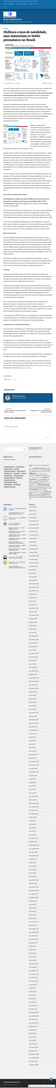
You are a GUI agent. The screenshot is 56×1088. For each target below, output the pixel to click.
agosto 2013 (34, 901)
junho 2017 (33, 740)
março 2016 (34, 793)
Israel (39, 479)
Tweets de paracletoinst (9, 459)
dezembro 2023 (35, 583)
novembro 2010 (35, 1016)
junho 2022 (33, 629)
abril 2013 (33, 915)
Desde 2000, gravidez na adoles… (17, 509)
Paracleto (36, 488)
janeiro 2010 (34, 1050)
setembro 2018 (34, 688)
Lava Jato (31, 485)
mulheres (34, 486)
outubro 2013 (34, 894)
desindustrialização (42, 471)
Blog (33, 468)
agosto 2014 (34, 859)
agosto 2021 (34, 646)
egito (38, 473)
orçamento (31, 488)
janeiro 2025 (34, 552)
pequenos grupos (42, 488)
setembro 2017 (34, 730)
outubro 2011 (34, 977)
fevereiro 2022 (34, 636)
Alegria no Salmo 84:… (14, 527)
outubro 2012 (34, 935)
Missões (30, 486)
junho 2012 (33, 949)
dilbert (32, 473)
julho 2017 (33, 737)
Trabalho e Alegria (9, 486)
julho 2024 (33, 569)
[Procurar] (24, 449)
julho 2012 (33, 946)
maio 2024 (33, 573)
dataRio (37, 471)
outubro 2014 (34, 852)
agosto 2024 (34, 566)
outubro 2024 (34, 559)
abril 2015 (33, 831)
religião (34, 494)
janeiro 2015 (34, 841)
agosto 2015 (34, 817)
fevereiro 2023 (34, 608)
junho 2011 (33, 991)
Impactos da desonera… (15, 566)
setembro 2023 (34, 590)
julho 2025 (33, 542)
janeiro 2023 (34, 611)
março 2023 (34, 604)
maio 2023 (33, 601)
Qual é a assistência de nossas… (17, 535)
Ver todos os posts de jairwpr (19, 398)
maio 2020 (33, 664)
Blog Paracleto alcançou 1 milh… (15, 557)
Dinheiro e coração (9, 471)
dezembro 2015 (35, 803)
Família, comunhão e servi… (17, 539)
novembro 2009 (35, 1057)
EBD (36, 474)
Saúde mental (8, 484)
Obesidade (38, 486)
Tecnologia (17, 484)
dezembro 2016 (35, 761)
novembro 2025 (35, 528)
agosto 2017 (34, 733)
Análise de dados (9, 466)
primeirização (44, 489)
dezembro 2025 (35, 524)
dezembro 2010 (35, 1012)
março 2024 (34, 576)
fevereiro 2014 (34, 880)
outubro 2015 (34, 810)
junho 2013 (33, 908)
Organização (49, 486)
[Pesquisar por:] (15, 449)
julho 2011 (33, 988)
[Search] (4, 7)
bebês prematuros (9, 389)
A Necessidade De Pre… (15, 512)
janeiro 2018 (34, 716)
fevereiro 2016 (34, 796)
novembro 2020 (35, 653)
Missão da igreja (44, 485)
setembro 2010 (34, 1023)
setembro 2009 (34, 1064)
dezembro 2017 (35, 719)
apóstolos (39, 465)
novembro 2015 (35, 806)
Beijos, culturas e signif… (17, 553)
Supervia (34, 497)
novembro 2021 (35, 639)
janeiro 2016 (34, 800)
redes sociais (41, 492)
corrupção (44, 470)
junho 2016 (33, 782)
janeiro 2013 (34, 925)
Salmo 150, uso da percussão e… (17, 532)
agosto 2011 (34, 984)
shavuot (47, 495)
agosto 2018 (34, 691)
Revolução (38, 494)
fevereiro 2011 (34, 1005)
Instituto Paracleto (35, 456)
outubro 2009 (34, 1061)
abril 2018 (33, 705)
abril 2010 (33, 1040)
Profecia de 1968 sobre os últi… (17, 562)
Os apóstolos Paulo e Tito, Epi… (16, 513)
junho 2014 (33, 866)
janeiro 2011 (34, 1009)
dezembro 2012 (35, 928)
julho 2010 (33, 1030)
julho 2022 (33, 625)
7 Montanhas (34, 465)
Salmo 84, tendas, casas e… (17, 528)
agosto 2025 (34, 538)
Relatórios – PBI (34, 3)
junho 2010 (33, 1033)
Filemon (30, 477)
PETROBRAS (33, 490)
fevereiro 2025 (34, 549)
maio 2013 (33, 911)
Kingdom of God (43, 481)
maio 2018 (33, 702)
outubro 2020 (34, 657)
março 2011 (34, 1002)
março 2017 (34, 751)
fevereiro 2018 (34, 712)
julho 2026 (33, 510)
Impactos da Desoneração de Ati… (14, 524)
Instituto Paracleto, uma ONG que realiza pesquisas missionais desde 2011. (20, 1)
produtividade (32, 492)
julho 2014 (33, 862)
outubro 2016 (34, 768)
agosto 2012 (34, 942)
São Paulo (38, 497)
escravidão (45, 473)
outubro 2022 (34, 618)
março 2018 (34, 709)
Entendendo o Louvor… (14, 531)
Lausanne (48, 483)
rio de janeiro (45, 494)
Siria (50, 495)
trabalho (50, 497)
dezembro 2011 (35, 970)
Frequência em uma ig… (14, 534)
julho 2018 (33, 695)
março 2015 (34, 834)
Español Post (8, 473)
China (30, 470)
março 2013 (34, 918)
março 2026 (34, 517)
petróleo (39, 489)
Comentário (47, 437)
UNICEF (39, 114)
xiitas (30, 498)
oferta (42, 486)
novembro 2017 (35, 723)
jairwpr (18, 83)
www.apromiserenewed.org (42, 365)
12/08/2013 (9, 83)
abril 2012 (33, 956)
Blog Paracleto (12, 19)
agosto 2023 (34, 594)
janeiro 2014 (34, 883)
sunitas (30, 497)
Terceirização (43, 497)
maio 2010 (33, 1036)
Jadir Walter (43, 479)
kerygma (36, 481)
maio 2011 (33, 995)
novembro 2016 (35, 765)
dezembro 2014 (35, 845)
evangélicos (44, 475)
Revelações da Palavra (10, 482)
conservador (34, 470)
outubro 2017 (34, 726)
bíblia (48, 468)
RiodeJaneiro (32, 495)
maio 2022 (33, 632)
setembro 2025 (34, 535)
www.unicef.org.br (25, 368)
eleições (41, 474)
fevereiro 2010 (34, 1047)
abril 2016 (33, 789)
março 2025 (34, 545)
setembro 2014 (34, 855)
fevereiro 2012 (34, 963)
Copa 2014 (39, 470)
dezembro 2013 (35, 887)
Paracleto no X (8, 456)
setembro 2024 (34, 562)
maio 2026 (33, 514)
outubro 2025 (34, 531)
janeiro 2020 (34, 667)
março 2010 (34, 1043)
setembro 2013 (34, 897)
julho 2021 (33, 650)
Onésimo (45, 486)
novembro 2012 (35, 932)
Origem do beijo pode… (15, 552)
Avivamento (45, 465)
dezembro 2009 (35, 1054)
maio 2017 (33, 744)
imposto (40, 477)
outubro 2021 (34, 643)
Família (5, 28)
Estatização (31, 475)
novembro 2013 (35, 890)
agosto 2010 (34, 1026)
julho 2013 (33, 904)
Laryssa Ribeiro (42, 483)
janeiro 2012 (34, 967)
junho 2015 (33, 824)
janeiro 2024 (34, 580)
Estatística (17, 473)
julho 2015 (33, 820)
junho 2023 (33, 597)
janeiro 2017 (34, 758)
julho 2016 (33, 779)
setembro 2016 (34, 772)
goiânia (33, 477)
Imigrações (37, 477)
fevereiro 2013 (34, 921)
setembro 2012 (34, 939)
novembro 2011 (35, 974)
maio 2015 (33, 827)
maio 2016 (33, 786)
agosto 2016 (34, 775)
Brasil (46, 468)
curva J (30, 471)
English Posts (21, 471)
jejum (33, 481)
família (49, 475)
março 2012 (34, 960)
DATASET (16, 469)
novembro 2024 (35, 555)
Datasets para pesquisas (22, 3)
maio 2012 (33, 953)
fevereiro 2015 (34, 838)
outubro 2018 (34, 684)
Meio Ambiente (8, 475)
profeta (37, 492)
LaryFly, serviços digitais (8, 3)
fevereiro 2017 (34, 754)
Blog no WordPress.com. (10, 1084)
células (33, 471)
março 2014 (34, 876)
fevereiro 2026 (34, 521)
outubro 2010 (34, 1019)
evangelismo (37, 475)
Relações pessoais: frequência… (16, 543)
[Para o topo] (51, 1078)
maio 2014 (33, 869)
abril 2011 (33, 998)
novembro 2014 (35, 848)
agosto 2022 (34, 622)
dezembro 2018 (35, 677)
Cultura (49, 470)
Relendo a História (9, 480)
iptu (37, 479)
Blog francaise (20, 466)
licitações (36, 485)
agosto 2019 (34, 674)
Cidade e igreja (8, 469)
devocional (48, 471)
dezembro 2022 (35, 615)
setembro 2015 (34, 813)
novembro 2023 (35, 587)
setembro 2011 (34, 981)
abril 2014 (33, 873)
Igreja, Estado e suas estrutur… (17, 546)
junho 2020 (33, 660)
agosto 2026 (34, 507)
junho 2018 (33, 698)
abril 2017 (33, 747)
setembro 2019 (34, 671)
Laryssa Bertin (34, 483)
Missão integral (18, 475)
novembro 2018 (35, 681)
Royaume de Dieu (40, 495)
